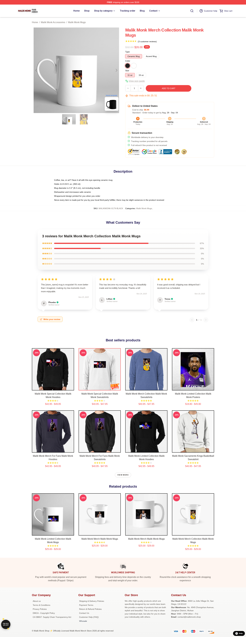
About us (37, 601)
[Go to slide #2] (84, 119)
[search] (192, 11)
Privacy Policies (40, 609)
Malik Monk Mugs (77, 22)
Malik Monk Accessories (53, 22)
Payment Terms (86, 605)
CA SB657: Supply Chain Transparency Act (52, 617)
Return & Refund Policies (90, 609)
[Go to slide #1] (69, 119)
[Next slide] (116, 70)
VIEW (53, 387)
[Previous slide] (36, 70)
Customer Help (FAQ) (89, 617)
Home (35, 22)
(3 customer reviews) (147, 41)
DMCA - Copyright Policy (44, 613)
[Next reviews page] (205, 319)
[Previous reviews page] (191, 319)
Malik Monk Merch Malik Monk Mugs (99, 539)
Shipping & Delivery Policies (91, 601)
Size (127, 70)
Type (127, 52)
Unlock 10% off (6, 624)
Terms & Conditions (41, 605)
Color (127, 61)
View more (123, 475)
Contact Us (84, 613)
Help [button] (241, 633)
